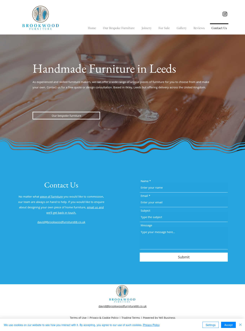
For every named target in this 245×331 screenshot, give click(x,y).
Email (144, 195)
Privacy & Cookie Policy (104, 318)
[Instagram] (225, 14)
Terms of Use (78, 318)
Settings (211, 325)
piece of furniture (51, 196)
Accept (228, 325)
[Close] (240, 325)
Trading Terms (131, 318)
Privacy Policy (151, 325)
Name (145, 181)
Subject (145, 210)
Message (146, 225)
